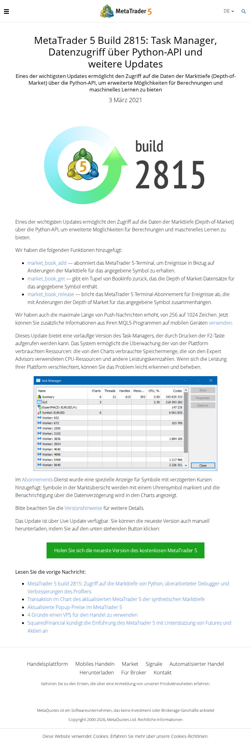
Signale (154, 663)
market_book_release (51, 294)
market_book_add (47, 263)
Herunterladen (97, 672)
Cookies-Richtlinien (189, 736)
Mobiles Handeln (94, 663)
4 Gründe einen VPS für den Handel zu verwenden (82, 614)
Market (130, 663)
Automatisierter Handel (197, 663)
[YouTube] (135, 694)
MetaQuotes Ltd (121, 719)
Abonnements (37, 479)
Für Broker (133, 672)
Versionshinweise (83, 508)
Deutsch (226, 11)
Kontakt (163, 672)
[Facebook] (115, 694)
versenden (220, 322)
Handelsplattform (47, 663)
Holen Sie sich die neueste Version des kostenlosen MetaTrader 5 (125, 550)
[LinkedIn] (125, 694)
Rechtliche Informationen (160, 719)
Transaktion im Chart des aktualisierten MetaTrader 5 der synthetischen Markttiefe (116, 599)
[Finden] (243, 10)
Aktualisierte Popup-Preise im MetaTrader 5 (75, 607)
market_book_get (46, 278)
